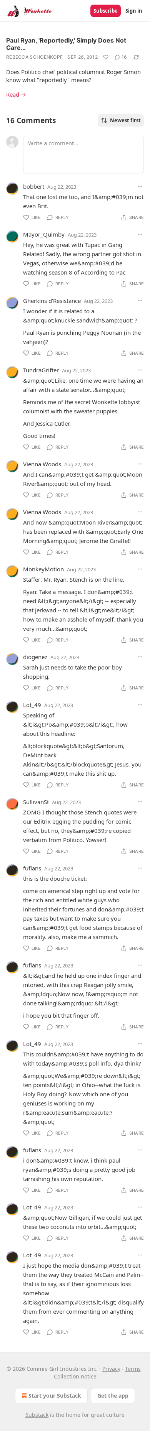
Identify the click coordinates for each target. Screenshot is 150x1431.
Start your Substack (54, 1395)
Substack (36, 1414)
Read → (16, 94)
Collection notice (75, 1376)
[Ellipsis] (140, 186)
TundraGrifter (41, 370)
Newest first (125, 120)
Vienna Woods (42, 464)
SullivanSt (36, 802)
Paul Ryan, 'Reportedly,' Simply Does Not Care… (66, 43)
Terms (133, 1368)
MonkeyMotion (43, 569)
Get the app (112, 1395)
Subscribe (105, 10)
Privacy (111, 1368)
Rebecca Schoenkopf (34, 57)
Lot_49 (32, 705)
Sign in (133, 10)
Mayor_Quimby (44, 234)
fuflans (32, 868)
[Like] (106, 57)
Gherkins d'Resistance (52, 300)
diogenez (35, 657)
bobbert (33, 186)
